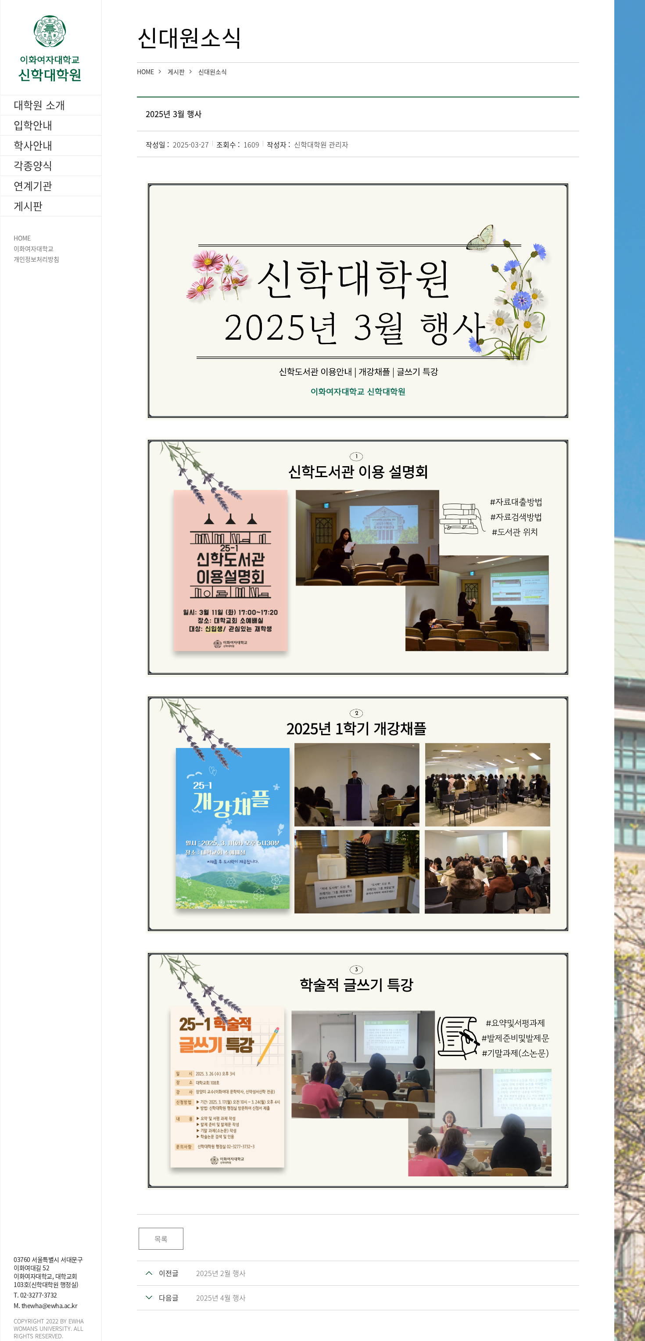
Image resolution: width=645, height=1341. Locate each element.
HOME (22, 238)
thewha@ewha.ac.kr (49, 1305)
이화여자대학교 (34, 248)
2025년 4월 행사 (221, 1297)
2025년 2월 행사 (221, 1273)
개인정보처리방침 (36, 259)
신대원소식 (212, 71)
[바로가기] (51, 48)
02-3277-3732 (38, 1295)
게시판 (176, 71)
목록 (161, 1238)
